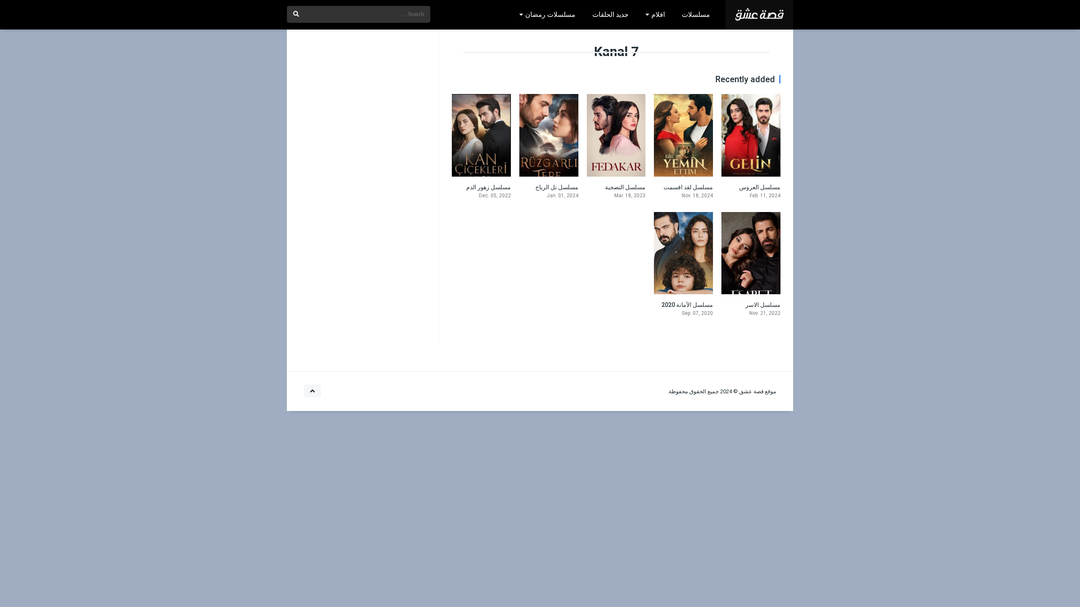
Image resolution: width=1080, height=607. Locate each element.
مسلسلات (696, 15)
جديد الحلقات (610, 15)
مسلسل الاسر (762, 304)
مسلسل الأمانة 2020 (687, 304)
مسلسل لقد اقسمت (688, 187)
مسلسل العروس (759, 187)
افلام (658, 15)
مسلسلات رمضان (550, 15)
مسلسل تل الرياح (556, 187)
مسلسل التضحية (625, 187)
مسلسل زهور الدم (488, 187)
